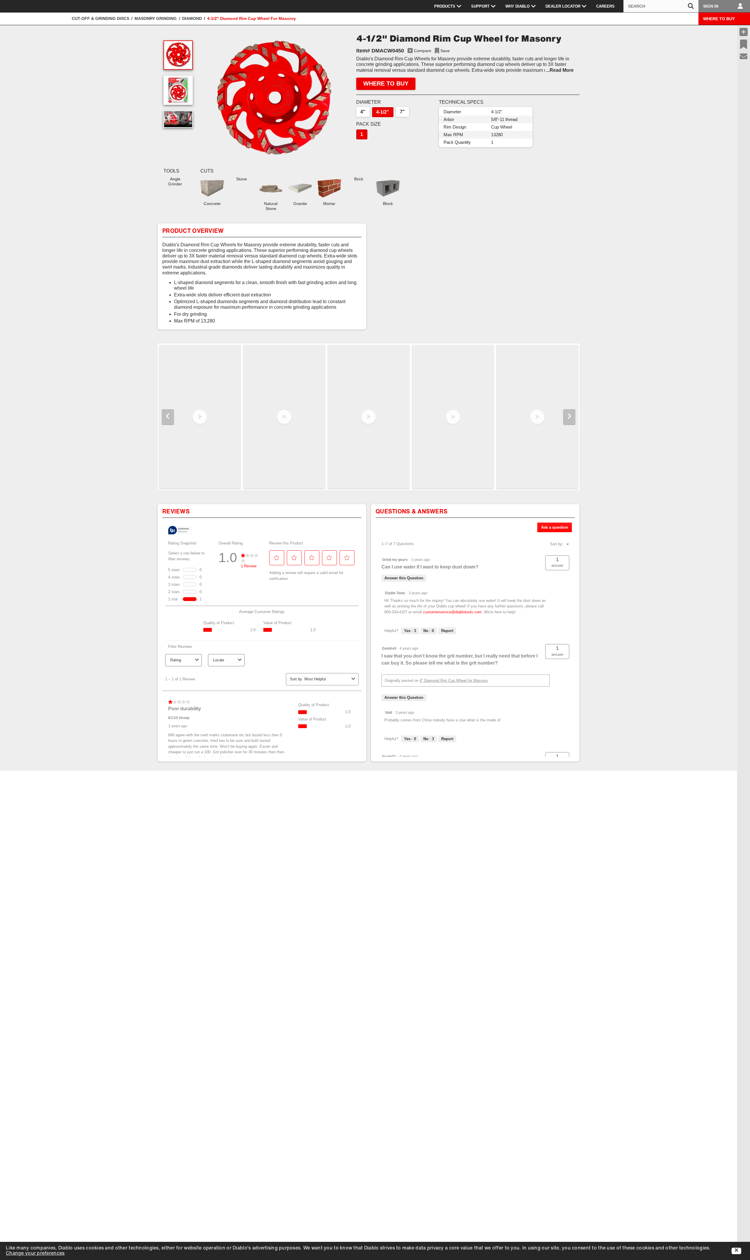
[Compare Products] (743, 32)
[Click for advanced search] (691, 6)
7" (402, 111)
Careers (605, 6)
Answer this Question (403, 578)
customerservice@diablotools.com (452, 612)
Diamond (192, 18)
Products (444, 6)
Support (480, 6)
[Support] (744, 56)
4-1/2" (382, 112)
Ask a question (554, 527)
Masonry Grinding (155, 18)
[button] (273, 100)
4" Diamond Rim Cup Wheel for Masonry (454, 680)
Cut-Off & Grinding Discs (100, 18)
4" (362, 111)
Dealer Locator (563, 6)
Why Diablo (517, 6)
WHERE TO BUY (719, 18)
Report (447, 631)
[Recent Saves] (743, 44)
